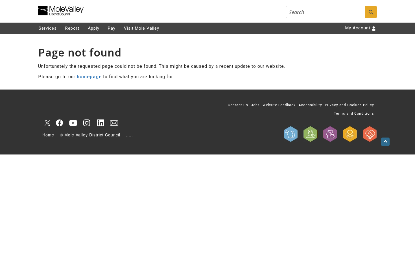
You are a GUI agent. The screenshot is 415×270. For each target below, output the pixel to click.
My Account (357, 28)
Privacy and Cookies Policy (349, 105)
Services (48, 28)
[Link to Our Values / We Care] (350, 134)
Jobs (255, 105)
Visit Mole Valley (141, 28)
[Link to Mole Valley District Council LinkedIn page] (100, 123)
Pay (111, 28)
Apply (93, 28)
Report (72, 28)
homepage (89, 76)
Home (48, 135)
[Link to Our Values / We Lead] (330, 134)
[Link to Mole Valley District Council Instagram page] (86, 123)
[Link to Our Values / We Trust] (310, 134)
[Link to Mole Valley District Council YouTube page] (73, 123)
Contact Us (238, 105)
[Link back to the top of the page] (385, 142)
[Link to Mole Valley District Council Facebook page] (59, 123)
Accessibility (310, 105)
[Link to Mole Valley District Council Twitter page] (46, 123)
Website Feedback (279, 105)
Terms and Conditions (354, 114)
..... (129, 135)
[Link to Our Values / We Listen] (291, 134)
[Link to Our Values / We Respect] (370, 134)
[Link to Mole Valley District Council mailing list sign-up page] (114, 123)
